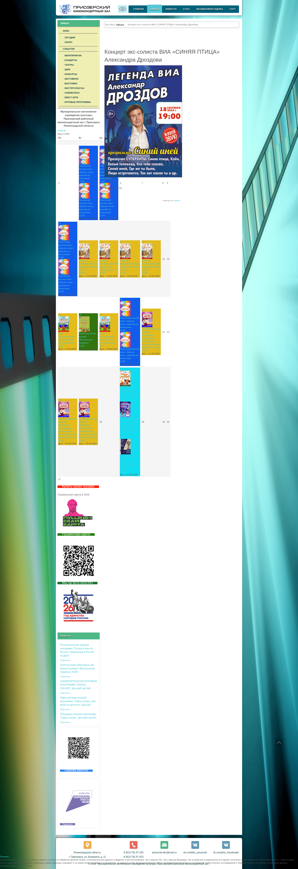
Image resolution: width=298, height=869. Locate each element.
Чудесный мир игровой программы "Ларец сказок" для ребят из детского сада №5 (78, 701)
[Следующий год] (63, 131)
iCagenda (176, 200)
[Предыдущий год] (58, 131)
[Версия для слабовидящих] (122, 9)
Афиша (120, 24)
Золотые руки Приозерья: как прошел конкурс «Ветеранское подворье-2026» (77, 668)
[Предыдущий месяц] (61, 131)
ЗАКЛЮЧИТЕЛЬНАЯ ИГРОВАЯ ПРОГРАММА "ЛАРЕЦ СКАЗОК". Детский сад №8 (78, 685)
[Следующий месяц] (65, 131)
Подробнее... (65, 660)
